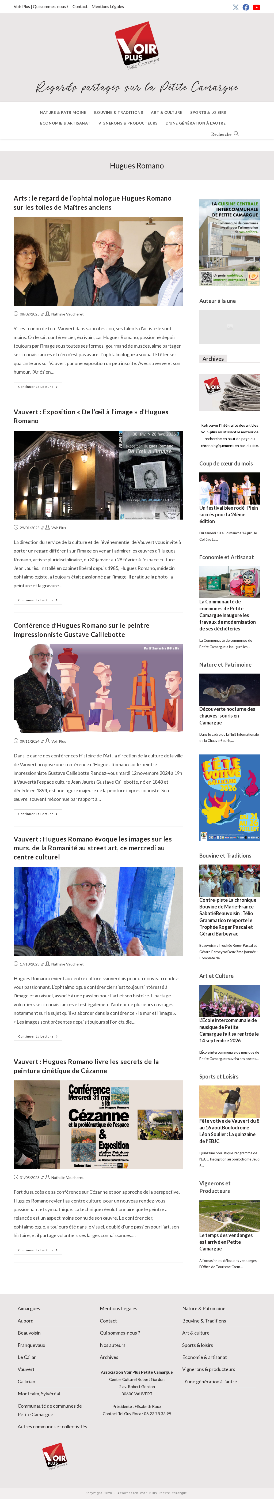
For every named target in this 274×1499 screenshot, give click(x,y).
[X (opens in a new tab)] (236, 7)
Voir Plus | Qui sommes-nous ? (41, 6)
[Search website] (225, 134)
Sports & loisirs (197, 1345)
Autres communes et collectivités (52, 1426)
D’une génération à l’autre (209, 1381)
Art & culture (196, 1333)
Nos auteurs (112, 1345)
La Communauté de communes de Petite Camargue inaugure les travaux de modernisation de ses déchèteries (227, 615)
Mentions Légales (108, 6)
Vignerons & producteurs (208, 1369)
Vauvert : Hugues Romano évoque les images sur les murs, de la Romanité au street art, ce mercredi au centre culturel (93, 848)
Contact (80, 6)
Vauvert (26, 1369)
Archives (109, 1357)
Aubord (25, 1321)
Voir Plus (58, 527)
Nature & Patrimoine (204, 1308)
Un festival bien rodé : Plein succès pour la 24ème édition (228, 514)
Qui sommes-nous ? (120, 1333)
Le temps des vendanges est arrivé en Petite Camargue (226, 1242)
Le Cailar (27, 1357)
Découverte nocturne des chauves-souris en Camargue (227, 715)
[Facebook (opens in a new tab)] (246, 7)
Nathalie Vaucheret (67, 314)
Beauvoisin (29, 1333)
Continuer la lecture (40, 387)
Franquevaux (31, 1345)
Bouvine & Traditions (204, 1321)
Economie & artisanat (204, 1357)
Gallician (26, 1381)
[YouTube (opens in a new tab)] (255, 7)
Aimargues (29, 1308)
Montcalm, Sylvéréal (39, 1393)
